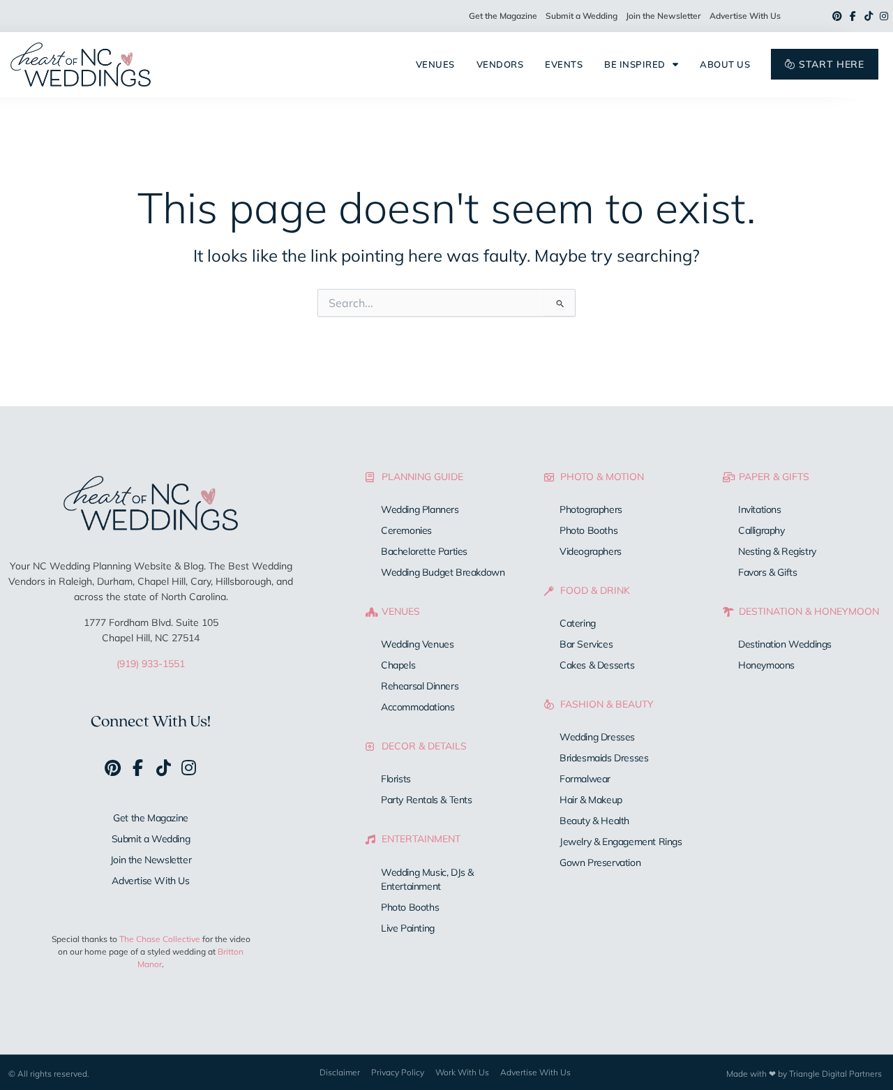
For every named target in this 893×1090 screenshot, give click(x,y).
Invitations (759, 509)
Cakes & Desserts (597, 665)
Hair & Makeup (591, 799)
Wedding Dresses (597, 737)
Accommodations (417, 707)
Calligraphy (761, 530)
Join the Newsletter (663, 15)
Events (564, 64)
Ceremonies (406, 530)
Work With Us (462, 1072)
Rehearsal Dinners (419, 686)
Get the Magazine (503, 15)
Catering (578, 623)
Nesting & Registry (777, 551)
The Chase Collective (159, 939)
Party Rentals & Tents (426, 799)
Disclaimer (340, 1072)
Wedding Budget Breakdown (442, 572)
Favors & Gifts (767, 572)
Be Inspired (635, 64)
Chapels (398, 665)
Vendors (500, 64)
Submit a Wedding (581, 15)
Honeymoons (766, 665)
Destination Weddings (785, 644)
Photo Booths (410, 907)
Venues (435, 64)
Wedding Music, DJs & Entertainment (427, 879)
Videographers (591, 551)
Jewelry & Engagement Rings (621, 841)
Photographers (591, 509)
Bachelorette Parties (424, 551)
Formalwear (585, 778)
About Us (725, 64)
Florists (396, 778)
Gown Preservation (600, 862)
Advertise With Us (745, 15)
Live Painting (408, 928)
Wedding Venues (417, 644)
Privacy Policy (397, 1072)
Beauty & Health (594, 820)
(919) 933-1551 (151, 663)
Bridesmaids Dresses (604, 758)
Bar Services (586, 644)
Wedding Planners (420, 509)
